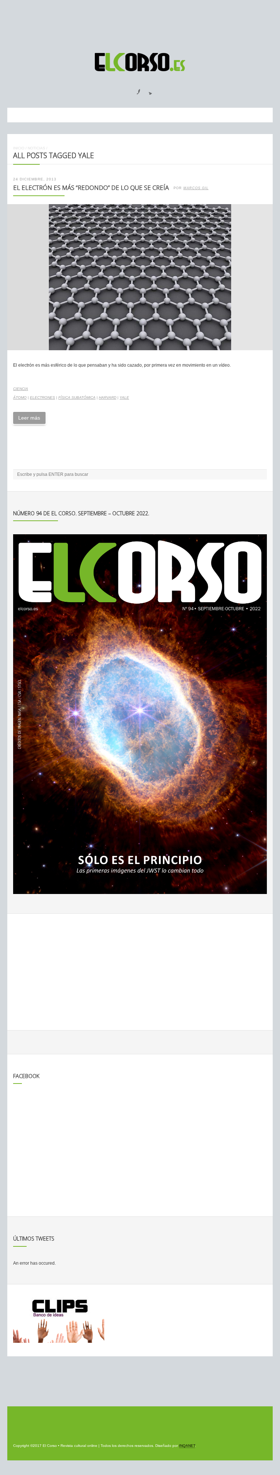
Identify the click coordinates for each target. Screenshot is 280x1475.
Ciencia (20, 389)
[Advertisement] (140, 23)
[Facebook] (134, 89)
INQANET (187, 1446)
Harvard (107, 398)
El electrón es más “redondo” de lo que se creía (91, 187)
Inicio (18, 148)
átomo (20, 398)
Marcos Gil (196, 188)
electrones (42, 398)
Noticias (36, 148)
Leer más (29, 418)
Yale (124, 398)
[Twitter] (147, 89)
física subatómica (77, 398)
